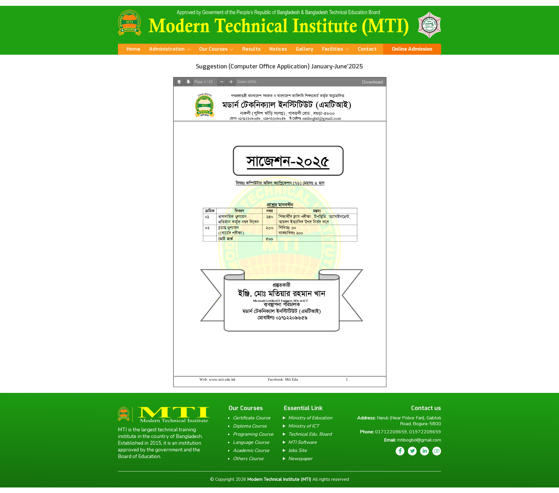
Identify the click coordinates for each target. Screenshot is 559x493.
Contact (367, 49)
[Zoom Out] (221, 82)
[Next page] (188, 82)
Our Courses (213, 49)
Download (372, 82)
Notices (278, 49)
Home (133, 49)
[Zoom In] (231, 82)
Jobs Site (297, 450)
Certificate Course (251, 418)
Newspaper (300, 459)
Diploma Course (250, 426)
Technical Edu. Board (310, 434)
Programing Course (253, 434)
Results (251, 49)
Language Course (251, 442)
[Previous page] (179, 82)
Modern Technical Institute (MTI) (279, 479)
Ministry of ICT (303, 426)
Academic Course (251, 450)
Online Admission (412, 49)
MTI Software (302, 442)
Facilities (332, 49)
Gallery (304, 49)
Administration (167, 49)
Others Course (248, 459)
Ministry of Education (310, 418)
